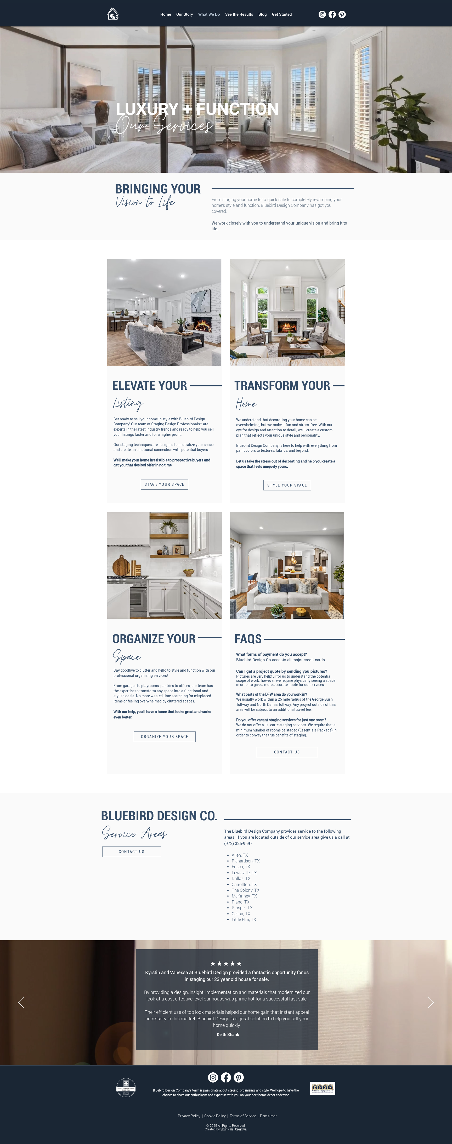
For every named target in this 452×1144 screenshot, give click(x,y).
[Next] (431, 1003)
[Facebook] (332, 14)
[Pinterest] (342, 14)
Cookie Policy (215, 1116)
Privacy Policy (189, 1116)
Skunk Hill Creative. (234, 1129)
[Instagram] (322, 14)
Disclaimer (268, 1116)
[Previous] (21, 1003)
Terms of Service (243, 1116)
